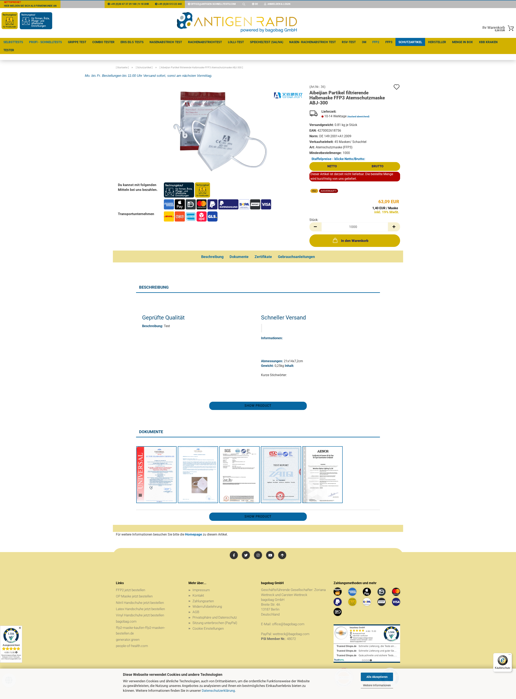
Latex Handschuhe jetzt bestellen (140, 609)
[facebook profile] (234, 555)
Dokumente (239, 257)
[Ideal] (382, 592)
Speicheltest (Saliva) (266, 42)
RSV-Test (349, 42)
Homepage (193, 534)
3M (364, 42)
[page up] (282, 555)
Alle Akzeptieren (377, 676)
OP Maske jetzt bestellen (134, 596)
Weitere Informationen (377, 685)
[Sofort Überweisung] (382, 602)
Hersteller (437, 42)
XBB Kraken (488, 42)
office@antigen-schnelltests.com (213, 4)
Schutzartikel (410, 42)
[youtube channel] (270, 555)
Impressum (201, 590)
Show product (258, 406)
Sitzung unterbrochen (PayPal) (214, 623)
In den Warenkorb (354, 241)
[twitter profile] (246, 555)
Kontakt (198, 595)
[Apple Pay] (367, 592)
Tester (8, 50)
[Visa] (396, 602)
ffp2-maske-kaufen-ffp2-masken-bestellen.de (140, 630)
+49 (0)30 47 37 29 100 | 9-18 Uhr (129, 4)
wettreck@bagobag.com (291, 634)
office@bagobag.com (288, 624)
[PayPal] (338, 602)
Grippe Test (77, 42)
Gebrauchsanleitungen (296, 257)
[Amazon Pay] (338, 592)
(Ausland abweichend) (358, 116)
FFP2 (375, 42)
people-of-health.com (132, 646)
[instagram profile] (258, 555)
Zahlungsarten (203, 601)
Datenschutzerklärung (218, 691)
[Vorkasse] (338, 612)
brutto (377, 166)
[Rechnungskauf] (352, 602)
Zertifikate (263, 257)
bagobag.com (126, 621)
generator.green (127, 640)
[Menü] (509, 655)
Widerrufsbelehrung (207, 606)
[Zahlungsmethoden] (187, 190)
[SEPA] (367, 602)
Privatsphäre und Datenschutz (214, 617)
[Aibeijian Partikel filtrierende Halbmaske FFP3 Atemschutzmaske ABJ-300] (218, 130)
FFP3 (388, 42)
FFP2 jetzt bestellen (130, 590)
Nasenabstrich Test (166, 42)
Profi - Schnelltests (45, 42)
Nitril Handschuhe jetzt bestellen (140, 603)
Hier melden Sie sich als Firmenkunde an (30, 4)
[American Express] (352, 592)
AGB (195, 612)
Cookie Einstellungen (208, 628)
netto (332, 166)
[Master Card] (396, 592)
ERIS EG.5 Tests (132, 42)
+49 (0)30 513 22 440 (169, 4)
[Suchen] (244, 4)
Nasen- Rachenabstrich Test (312, 42)
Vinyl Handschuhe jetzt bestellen (140, 615)
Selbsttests (13, 42)
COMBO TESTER (103, 42)
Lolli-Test (236, 42)
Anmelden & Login (278, 4)
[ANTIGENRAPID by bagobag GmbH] (237, 23)
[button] (315, 226)
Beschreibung (212, 257)
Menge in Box (462, 42)
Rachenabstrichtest (205, 42)
